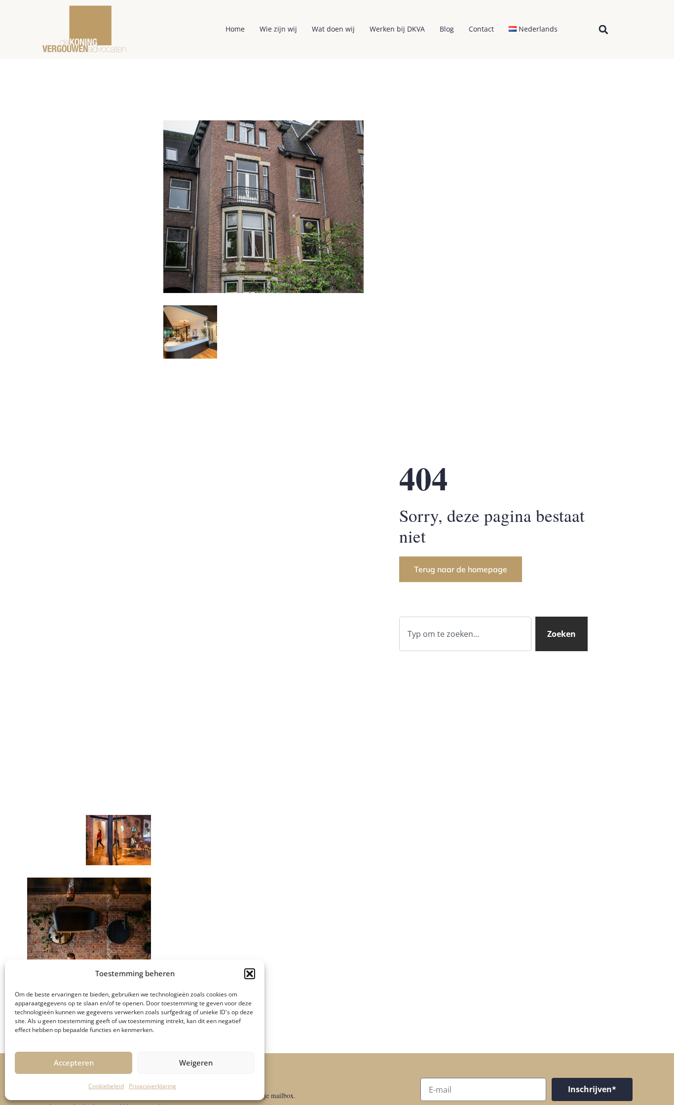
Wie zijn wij (278, 29)
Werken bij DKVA (397, 29)
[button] (250, 974)
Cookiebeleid (106, 1086)
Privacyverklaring (152, 1086)
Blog (447, 29)
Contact (481, 29)
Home (235, 29)
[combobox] (465, 634)
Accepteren (74, 1063)
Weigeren (196, 1063)
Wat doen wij (333, 29)
